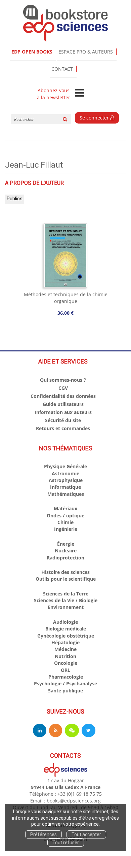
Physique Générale (65, 466)
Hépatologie (65, 642)
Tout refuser (65, 842)
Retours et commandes (63, 428)
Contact (62, 69)
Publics (15, 199)
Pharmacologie (65, 677)
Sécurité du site (63, 420)
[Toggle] (79, 93)
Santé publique (65, 690)
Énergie (65, 543)
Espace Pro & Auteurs (85, 51)
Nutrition (65, 656)
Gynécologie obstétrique (65, 635)
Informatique (65, 487)
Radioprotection (65, 557)
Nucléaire (66, 550)
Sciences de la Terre (65, 593)
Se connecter (95, 117)
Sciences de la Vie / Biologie (65, 600)
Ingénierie (65, 529)
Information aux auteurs (63, 412)
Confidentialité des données (63, 396)
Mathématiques (65, 494)
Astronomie (65, 473)
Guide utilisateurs (63, 404)
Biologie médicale (65, 628)
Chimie (65, 522)
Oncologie (65, 663)
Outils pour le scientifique (66, 579)
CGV (63, 388)
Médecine (65, 649)
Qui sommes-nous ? (63, 380)
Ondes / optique (65, 515)
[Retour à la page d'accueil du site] (65, 23)
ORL (65, 670)
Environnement (66, 607)
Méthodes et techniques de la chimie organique (65, 297)
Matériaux (65, 508)
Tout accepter (86, 834)
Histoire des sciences (65, 572)
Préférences (43, 834)
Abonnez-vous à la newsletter (53, 94)
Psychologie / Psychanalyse (65, 683)
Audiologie (65, 621)
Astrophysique (66, 480)
